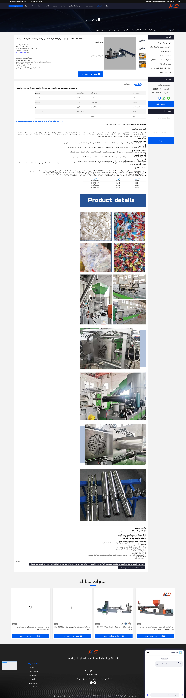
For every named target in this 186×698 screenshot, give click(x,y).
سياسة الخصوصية (33, 687)
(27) (161, 68)
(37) (165, 64)
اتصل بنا (55, 6)
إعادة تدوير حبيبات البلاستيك (152, 30)
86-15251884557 (37, 1)
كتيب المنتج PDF (21, 52)
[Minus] (148, 652)
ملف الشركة (33, 667)
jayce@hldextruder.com (19, 1)
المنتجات (99, 6)
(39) (161, 60)
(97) (164, 43)
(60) (165, 72)
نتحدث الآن (160, 104)
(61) (160, 47)
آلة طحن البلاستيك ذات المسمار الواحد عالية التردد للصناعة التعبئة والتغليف (75, 628)
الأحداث (46, 6)
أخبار (33, 679)
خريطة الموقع (33, 683)
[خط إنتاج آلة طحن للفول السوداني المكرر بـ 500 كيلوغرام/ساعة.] (114, 607)
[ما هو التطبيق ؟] (164, 98)
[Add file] (181, 695)
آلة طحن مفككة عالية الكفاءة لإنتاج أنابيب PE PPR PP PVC (156, 628)
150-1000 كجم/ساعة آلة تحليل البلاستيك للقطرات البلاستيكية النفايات (33, 628)
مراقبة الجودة (33, 675)
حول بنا (63, 6)
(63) (164, 51)
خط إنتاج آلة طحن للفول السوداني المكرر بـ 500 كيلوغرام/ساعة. (114, 628)
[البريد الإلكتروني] (159, 98)
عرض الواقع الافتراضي (75, 6)
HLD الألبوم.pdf (139, 558)
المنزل (172, 30)
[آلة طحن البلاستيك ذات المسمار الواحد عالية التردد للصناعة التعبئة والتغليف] (72, 607)
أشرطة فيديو (89, 6)
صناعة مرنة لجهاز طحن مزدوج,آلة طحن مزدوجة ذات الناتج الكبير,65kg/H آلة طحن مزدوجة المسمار (59, 564)
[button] (171, 611)
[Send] (147, 695)
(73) (164, 55)
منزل (107, 6)
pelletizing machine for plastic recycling (132, 568)
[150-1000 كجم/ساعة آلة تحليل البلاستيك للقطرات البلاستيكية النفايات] (30, 607)
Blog (39, 6)
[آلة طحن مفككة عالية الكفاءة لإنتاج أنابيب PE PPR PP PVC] (155, 607)
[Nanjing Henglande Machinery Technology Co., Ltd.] (174, 6)
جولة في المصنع (33, 671)
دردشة (16, 6)
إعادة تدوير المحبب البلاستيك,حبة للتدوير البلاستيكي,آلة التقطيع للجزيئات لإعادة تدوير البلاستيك (117, 564)
